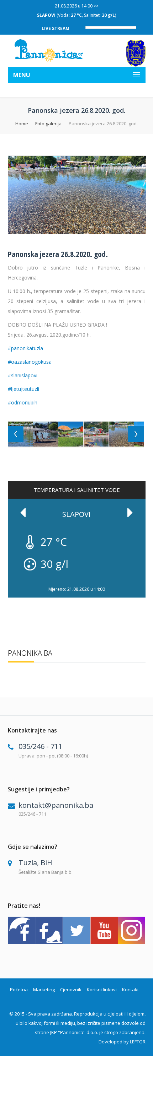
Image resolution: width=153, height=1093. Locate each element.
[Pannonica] (49, 50)
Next (130, 512)
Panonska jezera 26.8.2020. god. (58, 253)
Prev (23, 512)
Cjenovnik (70, 989)
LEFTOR (138, 1041)
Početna (19, 989)
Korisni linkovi (102, 989)
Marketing (44, 989)
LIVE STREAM (55, 28)
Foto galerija (48, 123)
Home (21, 123)
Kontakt (130, 989)
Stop (141, 583)
